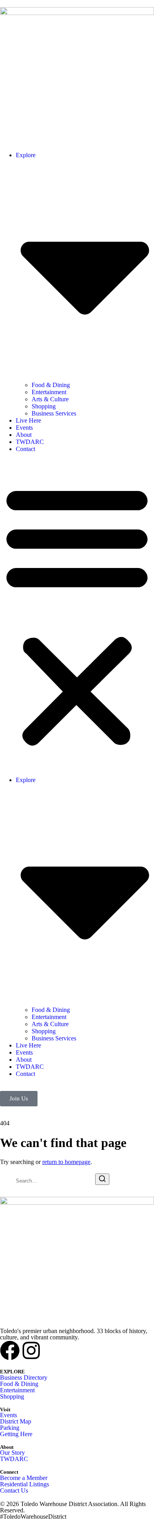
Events (24, 427)
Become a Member (23, 1477)
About (24, 434)
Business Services (54, 413)
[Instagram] (31, 1350)
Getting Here (16, 1434)
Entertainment (49, 392)
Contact (25, 449)
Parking (9, 1427)
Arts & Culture (50, 399)
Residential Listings (24, 1484)
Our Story (12, 1452)
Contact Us (14, 1490)
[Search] (102, 1179)
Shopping (44, 406)
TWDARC (30, 441)
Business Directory (23, 1377)
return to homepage (66, 1161)
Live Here (28, 420)
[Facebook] (10, 1350)
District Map (15, 1421)
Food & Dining (51, 385)
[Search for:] (47, 1180)
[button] (77, 614)
